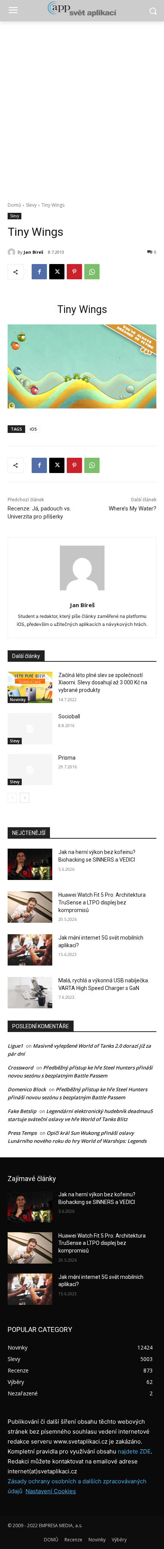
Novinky (18, 699)
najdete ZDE (134, 1451)
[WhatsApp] (92, 271)
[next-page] (24, 798)
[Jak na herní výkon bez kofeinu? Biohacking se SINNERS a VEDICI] (30, 864)
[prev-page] (12, 798)
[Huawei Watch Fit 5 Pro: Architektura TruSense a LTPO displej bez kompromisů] (30, 907)
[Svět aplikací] (82, 9)
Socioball (69, 716)
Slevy (31, 205)
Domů (14, 205)
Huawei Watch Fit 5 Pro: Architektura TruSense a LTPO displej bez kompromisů (102, 902)
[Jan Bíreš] (13, 252)
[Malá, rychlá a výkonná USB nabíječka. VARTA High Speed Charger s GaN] (30, 992)
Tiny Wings (82, 309)
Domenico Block (27, 1089)
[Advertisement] (82, 107)
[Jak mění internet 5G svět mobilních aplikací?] (30, 950)
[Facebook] (39, 271)
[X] (56, 271)
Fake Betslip (22, 1111)
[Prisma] (30, 770)
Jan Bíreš (33, 252)
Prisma (67, 758)
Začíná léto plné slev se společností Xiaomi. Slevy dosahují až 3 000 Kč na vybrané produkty (102, 682)
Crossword (20, 1067)
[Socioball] (30, 728)
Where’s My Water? (132, 508)
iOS (33, 429)
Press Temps (22, 1132)
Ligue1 (15, 1045)
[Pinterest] (74, 271)
